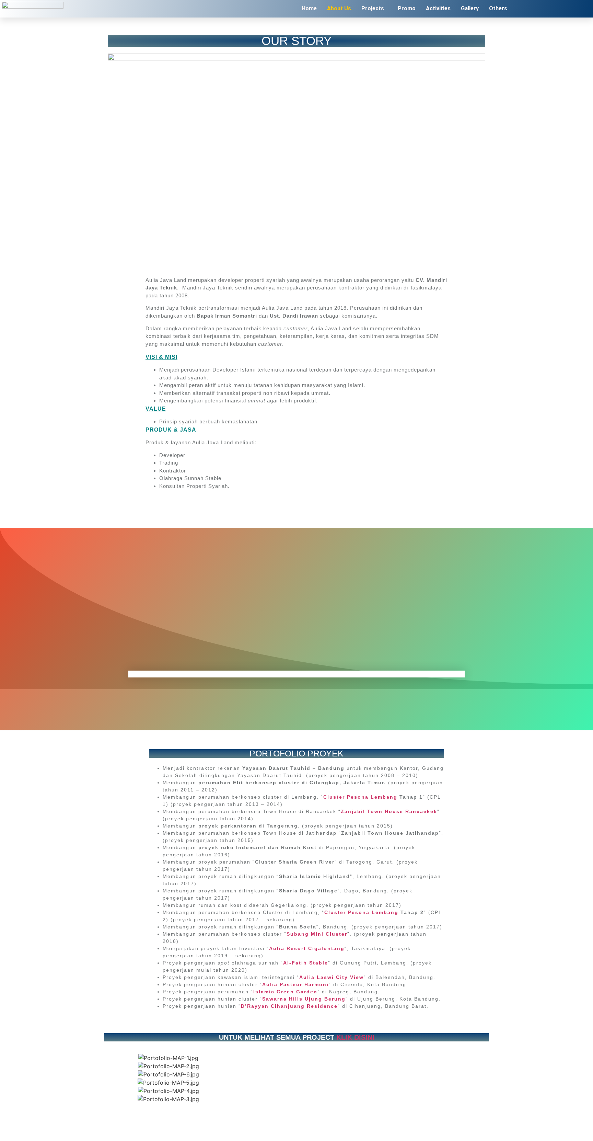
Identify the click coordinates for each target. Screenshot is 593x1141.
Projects (372, 8)
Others (498, 8)
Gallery (470, 8)
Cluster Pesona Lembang (360, 797)
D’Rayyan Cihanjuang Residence (289, 1006)
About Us (339, 8)
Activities (438, 8)
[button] (374, 8)
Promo (407, 8)
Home (309, 8)
